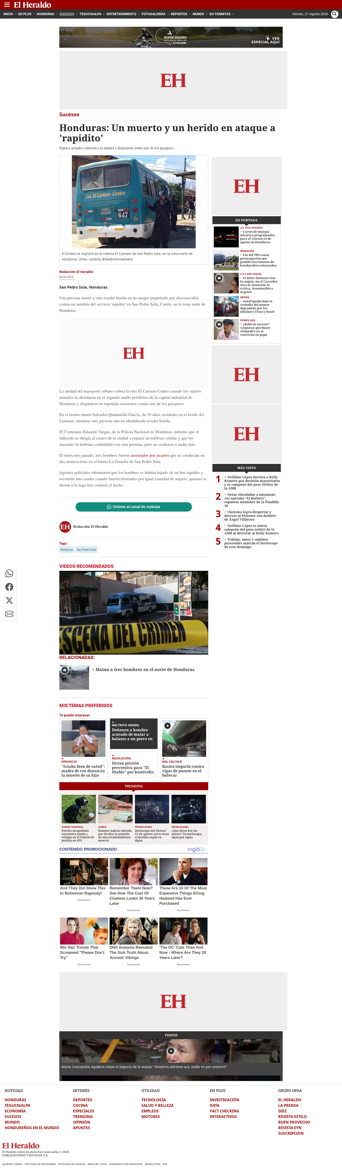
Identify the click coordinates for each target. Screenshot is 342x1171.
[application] (133, 613)
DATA (214, 1105)
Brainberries (84, 900)
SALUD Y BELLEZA (157, 1105)
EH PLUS (217, 1090)
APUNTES (81, 1127)
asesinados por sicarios (150, 455)
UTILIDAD (150, 1090)
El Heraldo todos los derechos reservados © (35, 1152)
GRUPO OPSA (290, 1090)
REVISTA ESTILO (292, 1116)
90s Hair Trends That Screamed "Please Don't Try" (82, 952)
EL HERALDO (289, 1099)
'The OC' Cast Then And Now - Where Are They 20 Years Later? (182, 952)
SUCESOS (13, 1116)
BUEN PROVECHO (294, 1122)
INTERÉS (81, 1090)
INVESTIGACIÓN (224, 1099)
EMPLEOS (150, 1111)
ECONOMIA (15, 1111)
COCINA (80, 1105)
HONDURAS (15, 1099)
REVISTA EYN (290, 1127)
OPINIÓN (81, 1122)
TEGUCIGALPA (17, 1105)
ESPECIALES (83, 1111)
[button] (9, 573)
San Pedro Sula (86, 550)
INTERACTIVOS (223, 1116)
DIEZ (282, 1111)
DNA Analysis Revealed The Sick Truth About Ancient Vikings (131, 952)
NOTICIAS (14, 1090)
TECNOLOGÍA (153, 1099)
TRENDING (83, 1116)
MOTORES (150, 1116)
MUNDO (12, 1122)
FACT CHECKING (224, 1111)
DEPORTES (82, 1099)
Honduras (66, 550)
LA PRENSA (288, 1105)
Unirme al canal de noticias (136, 507)
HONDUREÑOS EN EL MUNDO (32, 1127)
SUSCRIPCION (291, 1133)
